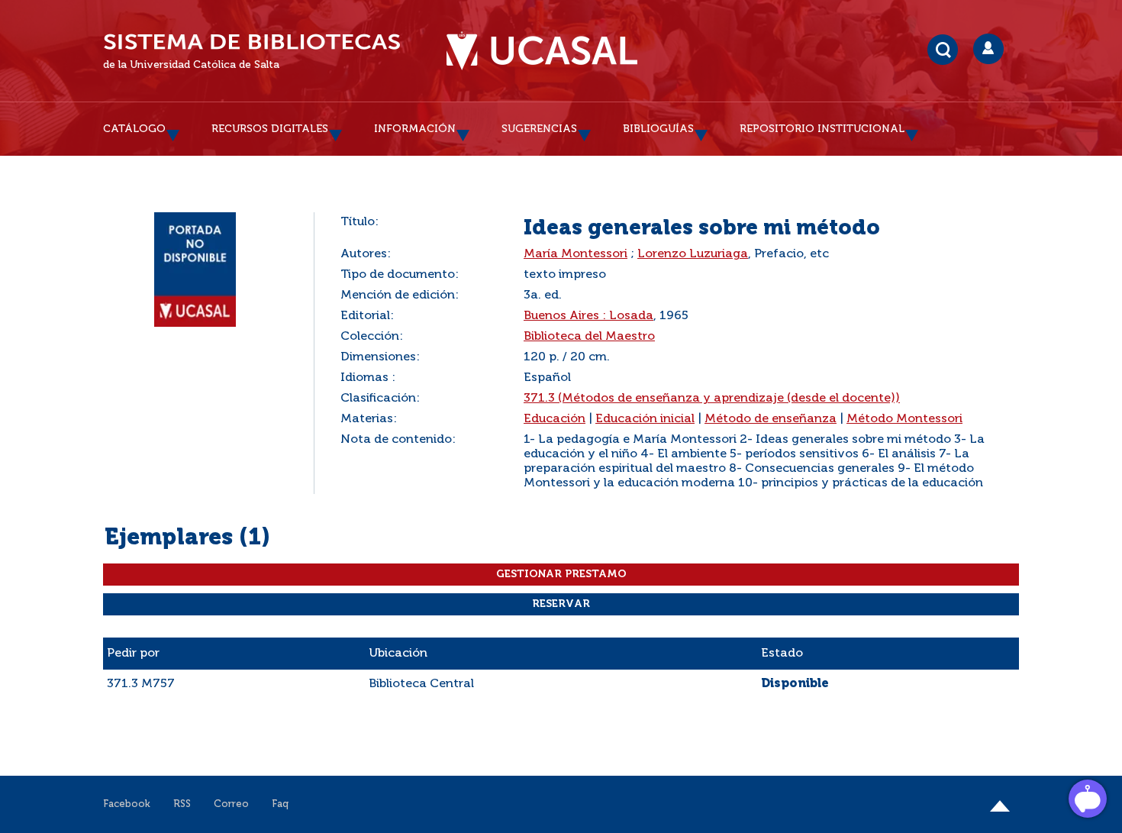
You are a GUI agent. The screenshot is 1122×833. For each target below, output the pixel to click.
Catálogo (134, 129)
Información (415, 129)
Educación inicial (645, 419)
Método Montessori (904, 419)
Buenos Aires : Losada (588, 316)
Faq (280, 804)
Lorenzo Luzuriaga (692, 254)
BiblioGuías (658, 129)
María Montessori (575, 254)
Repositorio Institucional (822, 129)
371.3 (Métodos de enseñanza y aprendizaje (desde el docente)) (712, 398)
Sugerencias (539, 129)
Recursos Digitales (269, 129)
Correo (231, 804)
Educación (554, 419)
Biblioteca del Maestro (589, 337)
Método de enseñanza (770, 419)
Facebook (126, 804)
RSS (182, 804)
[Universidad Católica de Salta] (542, 51)
